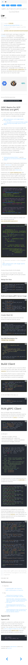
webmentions (13, 646)
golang (19, 5)
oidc (8, 5)
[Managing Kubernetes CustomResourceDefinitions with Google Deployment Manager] (7, 658)
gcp (3, 5)
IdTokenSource (18, 169)
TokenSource (8, 165)
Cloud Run (3, 35)
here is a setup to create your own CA (13, 628)
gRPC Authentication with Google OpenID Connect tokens (14, 120)
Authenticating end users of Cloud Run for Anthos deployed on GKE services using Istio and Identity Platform (16, 610)
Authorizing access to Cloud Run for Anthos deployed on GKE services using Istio (16, 606)
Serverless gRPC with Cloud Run (14, 588)
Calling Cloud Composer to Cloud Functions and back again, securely (14, 596)
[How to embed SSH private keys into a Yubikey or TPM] (21, 658)
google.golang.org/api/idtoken (12, 25)
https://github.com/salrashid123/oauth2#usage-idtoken (15, 159)
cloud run (13, 5)
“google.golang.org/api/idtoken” (11, 157)
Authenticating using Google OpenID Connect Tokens (15, 124)
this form (9, 648)
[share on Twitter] (3, 16)
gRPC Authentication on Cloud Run (14, 590)
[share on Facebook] (2, 16)
